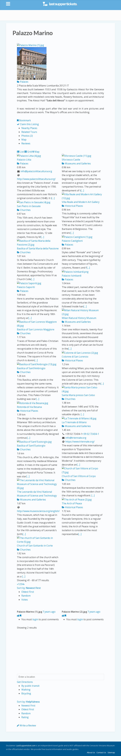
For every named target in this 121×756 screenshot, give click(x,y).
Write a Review (27, 725)
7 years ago (49, 611)
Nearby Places (29, 128)
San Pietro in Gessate (29, 206)
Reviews (25, 143)
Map (23, 139)
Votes (24, 599)
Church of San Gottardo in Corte (35, 545)
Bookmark (25, 120)
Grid (29, 151)
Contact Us (101, 752)
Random (26, 595)
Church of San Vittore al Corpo (79, 476)
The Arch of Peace (72, 503)
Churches (25, 210)
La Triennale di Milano (74, 422)
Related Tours (29, 132)
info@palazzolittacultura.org (36, 171)
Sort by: (29, 588)
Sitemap (111, 752)
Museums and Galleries (77, 163)
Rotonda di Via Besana (29, 407)
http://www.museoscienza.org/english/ (38, 511)
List (21, 151)
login (35, 619)
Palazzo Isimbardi (71, 275)
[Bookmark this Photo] (20, 615)
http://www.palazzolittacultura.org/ (36, 179)
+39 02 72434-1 (90, 434)
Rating (25, 717)
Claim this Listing (29, 124)
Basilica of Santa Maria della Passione (38, 248)
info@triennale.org (75, 437)
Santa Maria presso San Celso (78, 395)
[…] (53, 198)
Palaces (23, 81)
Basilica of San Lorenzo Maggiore (35, 329)
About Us (91, 752)
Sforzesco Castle (71, 159)
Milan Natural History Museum (79, 318)
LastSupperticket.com (25, 745)
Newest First (28, 705)
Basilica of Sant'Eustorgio (31, 445)
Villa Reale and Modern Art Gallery (80, 202)
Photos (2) (27, 135)
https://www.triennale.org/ (80, 441)
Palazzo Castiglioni (72, 240)
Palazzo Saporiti (26, 287)
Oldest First (27, 591)
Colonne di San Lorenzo (75, 356)
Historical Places (73, 205)
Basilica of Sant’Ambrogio (31, 368)
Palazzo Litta (24, 159)
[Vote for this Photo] (18, 615)
